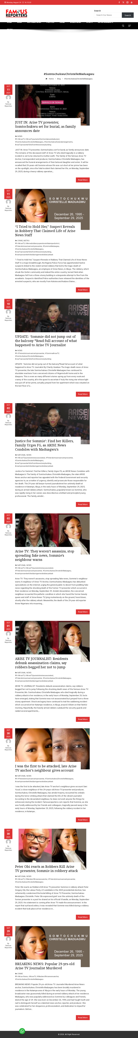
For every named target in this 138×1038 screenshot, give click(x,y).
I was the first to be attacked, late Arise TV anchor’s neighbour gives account (46, 768)
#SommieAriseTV (52, 353)
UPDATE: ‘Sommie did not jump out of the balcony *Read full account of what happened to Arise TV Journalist (46, 340)
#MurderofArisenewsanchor (36, 879)
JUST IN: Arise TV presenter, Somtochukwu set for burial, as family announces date (45, 126)
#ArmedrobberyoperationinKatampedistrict (42, 243)
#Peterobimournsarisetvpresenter (28, 246)
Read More (83, 180)
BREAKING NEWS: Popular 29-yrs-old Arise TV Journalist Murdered (44, 966)
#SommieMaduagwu (51, 246)
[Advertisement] (69, 53)
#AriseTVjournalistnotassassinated (31, 458)
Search (97, 11)
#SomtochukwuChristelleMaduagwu (29, 142)
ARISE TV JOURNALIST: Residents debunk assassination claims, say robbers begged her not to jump (41, 662)
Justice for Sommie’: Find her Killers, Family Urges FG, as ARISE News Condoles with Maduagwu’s (44, 445)
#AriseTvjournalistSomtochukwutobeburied (42, 139)
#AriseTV (21, 139)
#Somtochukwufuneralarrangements (58, 142)
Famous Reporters (8, 105)
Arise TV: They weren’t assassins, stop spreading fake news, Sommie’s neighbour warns (44, 555)
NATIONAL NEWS (24, 455)
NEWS (19, 136)
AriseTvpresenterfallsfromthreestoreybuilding (33, 145)
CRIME (20, 241)
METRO (26, 241)
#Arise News (22, 976)
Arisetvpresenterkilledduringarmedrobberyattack (34, 255)
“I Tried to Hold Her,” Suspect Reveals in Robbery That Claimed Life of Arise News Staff (45, 230)
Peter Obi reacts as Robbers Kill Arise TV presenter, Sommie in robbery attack (46, 868)
